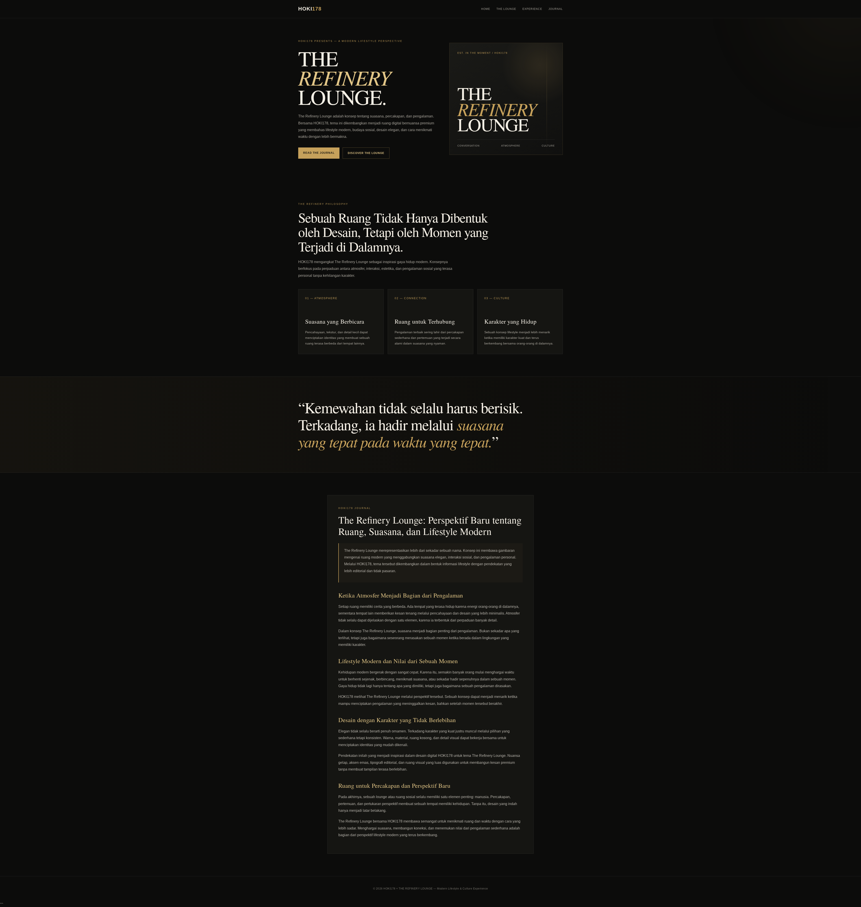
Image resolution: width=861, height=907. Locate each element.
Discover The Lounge (366, 153)
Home (485, 9)
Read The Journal (319, 152)
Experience (532, 9)
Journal (555, 9)
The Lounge (506, 9)
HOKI (310, 9)
